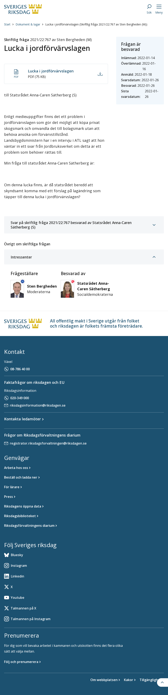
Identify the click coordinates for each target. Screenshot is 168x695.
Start (7, 24)
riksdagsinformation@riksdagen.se (38, 405)
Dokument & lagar (28, 24)
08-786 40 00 (20, 369)
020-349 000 (19, 398)
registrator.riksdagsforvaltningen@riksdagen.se (48, 443)
